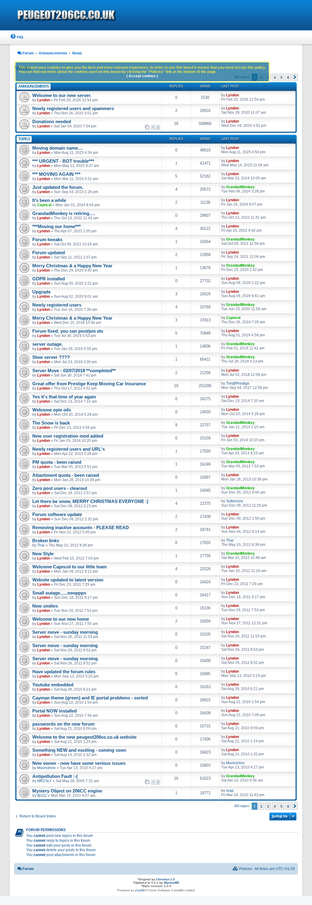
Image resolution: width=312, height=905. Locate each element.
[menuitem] (16, 37)
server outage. (47, 344)
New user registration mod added (67, 436)
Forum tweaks (47, 239)
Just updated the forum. (57, 187)
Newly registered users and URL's (68, 449)
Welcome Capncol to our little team (69, 566)
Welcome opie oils (51, 409)
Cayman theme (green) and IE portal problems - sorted (90, 697)
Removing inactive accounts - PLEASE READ (80, 527)
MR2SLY (44, 781)
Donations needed (51, 121)
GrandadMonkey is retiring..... (63, 213)
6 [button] (288, 77)
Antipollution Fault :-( (55, 776)
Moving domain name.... (57, 148)
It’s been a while (49, 200)
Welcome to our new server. (61, 95)
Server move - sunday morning (65, 632)
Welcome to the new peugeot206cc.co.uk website (84, 737)
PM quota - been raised (56, 462)
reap (230, 791)
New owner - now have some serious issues (79, 763)
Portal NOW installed (54, 711)
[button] (295, 77)
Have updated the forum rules (63, 671)
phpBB (140, 890)
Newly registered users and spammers (73, 108)
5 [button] (281, 77)
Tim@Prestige (238, 383)
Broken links (45, 540)
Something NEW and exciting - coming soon (79, 750)
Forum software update (57, 514)
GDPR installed (48, 278)
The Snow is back (51, 423)
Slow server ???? (51, 357)
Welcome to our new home (60, 619)
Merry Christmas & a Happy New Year (72, 265)
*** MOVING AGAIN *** (56, 174)
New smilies (45, 606)
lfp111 (42, 795)
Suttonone (234, 501)
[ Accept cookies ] (142, 76)
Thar (41, 545)
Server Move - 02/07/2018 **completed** (74, 370)
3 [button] (268, 806)
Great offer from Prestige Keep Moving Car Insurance (89, 383)
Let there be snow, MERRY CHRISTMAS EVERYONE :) (90, 501)
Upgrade (41, 292)
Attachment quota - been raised (65, 475)
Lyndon (43, 100)
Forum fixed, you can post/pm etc (67, 331)
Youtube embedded (52, 684)
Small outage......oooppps (59, 593)
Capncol (44, 205)
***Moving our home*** (56, 226)
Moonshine (46, 768)
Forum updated (48, 252)
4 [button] (275, 77)
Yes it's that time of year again (64, 396)
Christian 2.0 (165, 879)
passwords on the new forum (63, 724)
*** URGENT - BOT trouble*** (63, 161)
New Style (43, 553)
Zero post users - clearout (59, 488)
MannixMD (171, 882)
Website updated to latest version (67, 579)
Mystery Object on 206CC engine (67, 791)
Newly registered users (56, 305)
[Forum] (101, 15)
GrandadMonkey (240, 187)
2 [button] (261, 806)
